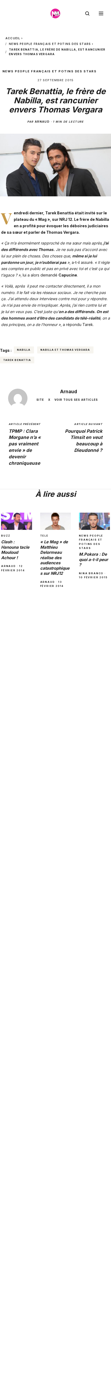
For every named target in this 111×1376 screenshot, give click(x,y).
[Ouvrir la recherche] (87, 13)
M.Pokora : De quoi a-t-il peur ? (93, 559)
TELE (44, 535)
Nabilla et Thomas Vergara (65, 349)
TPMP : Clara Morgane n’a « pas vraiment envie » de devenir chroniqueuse (25, 444)
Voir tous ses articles (76, 399)
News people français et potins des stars (50, 43)
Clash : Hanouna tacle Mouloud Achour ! (15, 549)
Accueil (12, 38)
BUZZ (6, 535)
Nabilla (24, 349)
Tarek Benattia (59, 213)
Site (40, 399)
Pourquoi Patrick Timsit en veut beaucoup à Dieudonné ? (83, 438)
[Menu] (101, 13)
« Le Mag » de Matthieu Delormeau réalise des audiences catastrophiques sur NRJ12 (55, 557)
